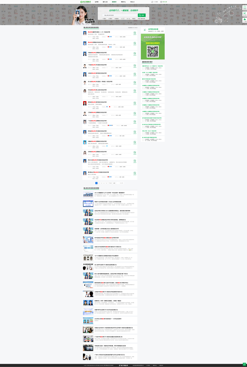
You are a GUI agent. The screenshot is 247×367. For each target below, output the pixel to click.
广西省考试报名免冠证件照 (97, 65)
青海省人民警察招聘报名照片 (106, 133)
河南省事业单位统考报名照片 (117, 54)
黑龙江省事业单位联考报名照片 (94, 164)
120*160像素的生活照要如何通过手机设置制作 (107, 256)
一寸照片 (104, 18)
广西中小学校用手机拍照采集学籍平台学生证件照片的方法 (110, 355)
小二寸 (122, 18)
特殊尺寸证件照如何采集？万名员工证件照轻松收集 (108, 202)
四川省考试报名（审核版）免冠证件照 (100, 81)
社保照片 (117, 18)
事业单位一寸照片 (112, 44)
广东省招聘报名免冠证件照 (97, 121)
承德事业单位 (90, 92)
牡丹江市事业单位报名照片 (107, 164)
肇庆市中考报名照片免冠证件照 (149, 79)
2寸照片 (110, 18)
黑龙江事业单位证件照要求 (121, 162)
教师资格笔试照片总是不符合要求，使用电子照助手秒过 (111, 283)
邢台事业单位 (118, 92)
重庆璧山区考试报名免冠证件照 (98, 172)
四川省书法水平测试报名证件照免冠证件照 (151, 124)
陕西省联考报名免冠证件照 (97, 102)
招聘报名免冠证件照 (95, 42)
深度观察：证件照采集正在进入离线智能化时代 (107, 229)
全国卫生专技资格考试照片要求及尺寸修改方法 (108, 247)
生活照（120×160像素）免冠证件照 (149, 72)
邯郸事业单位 (124, 92)
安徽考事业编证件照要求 (103, 143)
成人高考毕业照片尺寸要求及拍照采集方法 (106, 265)
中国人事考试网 (141, 18)
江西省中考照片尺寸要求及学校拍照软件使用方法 (108, 292)
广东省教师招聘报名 (92, 123)
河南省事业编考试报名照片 (104, 54)
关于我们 (148, 365)
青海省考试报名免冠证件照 (97, 131)
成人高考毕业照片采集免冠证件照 (149, 137)
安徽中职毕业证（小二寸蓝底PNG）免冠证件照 (152, 66)
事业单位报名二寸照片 (92, 34)
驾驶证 (133, 18)
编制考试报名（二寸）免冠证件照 (99, 32)
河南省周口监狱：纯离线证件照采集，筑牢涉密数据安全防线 (110, 346)
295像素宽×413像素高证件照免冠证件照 (150, 105)
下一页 (110, 183)
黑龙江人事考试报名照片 (93, 162)
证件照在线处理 (153, 29)
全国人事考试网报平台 (103, 162)
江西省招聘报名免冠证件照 (97, 112)
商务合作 (161, 365)
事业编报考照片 (101, 34)
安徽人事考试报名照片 (92, 143)
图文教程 (245, 15)
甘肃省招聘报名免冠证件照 (97, 151)
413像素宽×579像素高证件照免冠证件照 (150, 92)
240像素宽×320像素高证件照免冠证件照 (150, 98)
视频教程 (245, 9)
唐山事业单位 (104, 92)
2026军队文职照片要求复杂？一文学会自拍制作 (108, 319)
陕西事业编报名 (99, 104)
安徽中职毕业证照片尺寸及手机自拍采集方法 (106, 310)
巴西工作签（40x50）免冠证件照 (149, 131)
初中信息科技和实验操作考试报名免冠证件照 (151, 118)
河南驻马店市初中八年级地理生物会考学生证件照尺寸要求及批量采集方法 (114, 328)
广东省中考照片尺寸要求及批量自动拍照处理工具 (108, 337)
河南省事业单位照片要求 (93, 56)
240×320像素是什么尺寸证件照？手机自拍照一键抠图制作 (110, 193)
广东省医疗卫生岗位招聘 (102, 123)
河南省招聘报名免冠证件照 (97, 52)
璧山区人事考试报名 (92, 174)
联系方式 (155, 365)
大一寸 (128, 18)
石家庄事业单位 (111, 92)
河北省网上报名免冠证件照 (97, 90)
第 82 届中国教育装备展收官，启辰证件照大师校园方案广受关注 (111, 274)
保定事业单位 (97, 92)
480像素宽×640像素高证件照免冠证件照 (150, 85)
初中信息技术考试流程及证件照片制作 (107, 238)
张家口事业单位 (91, 94)
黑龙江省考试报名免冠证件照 (98, 160)
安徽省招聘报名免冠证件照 (97, 141)
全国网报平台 (112, 162)
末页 (114, 183)
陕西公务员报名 (91, 104)
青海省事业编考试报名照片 (93, 133)
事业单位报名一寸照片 (92, 44)
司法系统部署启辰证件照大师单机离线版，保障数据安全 (110, 220)
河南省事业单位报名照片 (93, 54)
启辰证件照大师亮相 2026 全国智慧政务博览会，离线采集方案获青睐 (112, 211)
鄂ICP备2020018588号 (108, 365)
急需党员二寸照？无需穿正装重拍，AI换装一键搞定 (108, 301)
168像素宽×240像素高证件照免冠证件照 (150, 111)
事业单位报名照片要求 (102, 44)
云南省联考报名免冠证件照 (97, 73)
